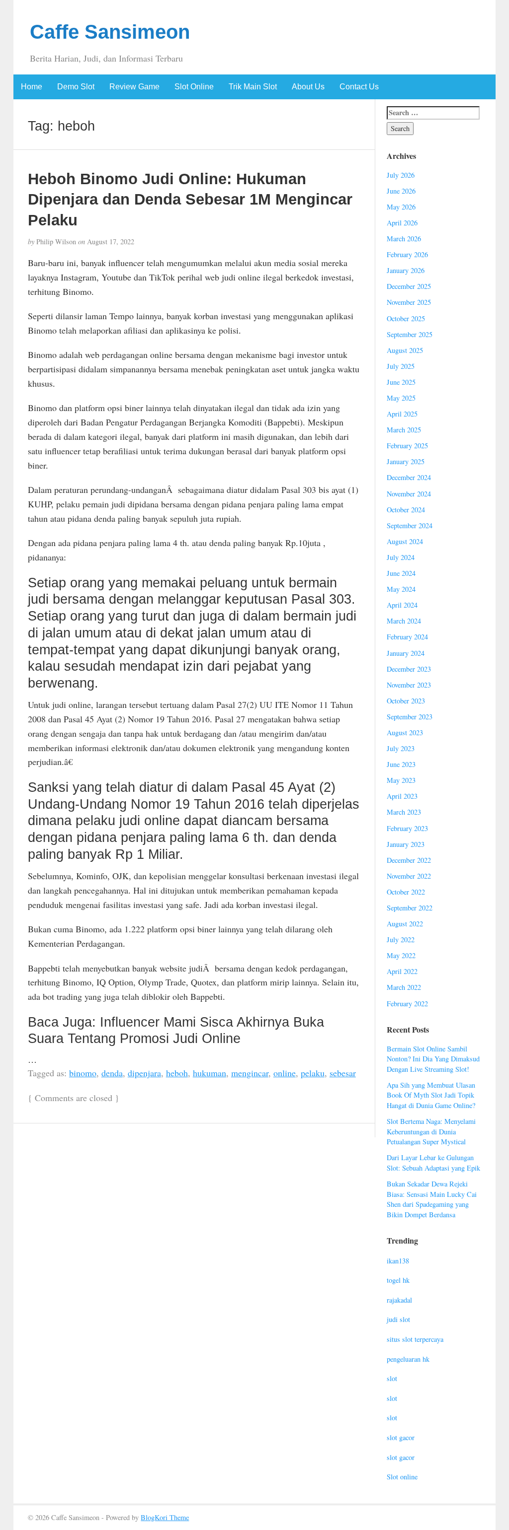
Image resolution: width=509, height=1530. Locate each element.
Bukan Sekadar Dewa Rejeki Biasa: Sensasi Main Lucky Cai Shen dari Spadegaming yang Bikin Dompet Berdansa (432, 1199)
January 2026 (405, 270)
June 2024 (401, 573)
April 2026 (402, 222)
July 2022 (401, 939)
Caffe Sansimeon (110, 32)
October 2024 (406, 509)
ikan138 (398, 1260)
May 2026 (401, 206)
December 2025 (409, 286)
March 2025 (404, 429)
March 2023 (404, 812)
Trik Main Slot (253, 86)
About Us (308, 86)
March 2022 (404, 987)
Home (31, 86)
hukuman (209, 1073)
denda (112, 1073)
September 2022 (409, 907)
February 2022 (407, 1003)
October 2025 (406, 318)
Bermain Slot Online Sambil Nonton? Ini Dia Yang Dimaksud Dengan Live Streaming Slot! (433, 1059)
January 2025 (405, 461)
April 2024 (402, 605)
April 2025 (402, 413)
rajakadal (399, 1300)
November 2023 (409, 685)
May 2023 (401, 780)
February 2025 (407, 445)
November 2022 (409, 876)
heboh (177, 1073)
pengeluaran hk (408, 1359)
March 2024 (404, 621)
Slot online (402, 1476)
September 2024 (409, 525)
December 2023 (409, 669)
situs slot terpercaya (415, 1339)
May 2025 (401, 398)
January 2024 (405, 653)
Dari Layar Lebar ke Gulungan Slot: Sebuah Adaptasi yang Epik (433, 1163)
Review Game (134, 86)
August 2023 (405, 732)
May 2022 (401, 955)
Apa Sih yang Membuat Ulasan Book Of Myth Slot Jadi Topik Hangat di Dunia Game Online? (431, 1095)
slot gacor (401, 1437)
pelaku (313, 1073)
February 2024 (407, 636)
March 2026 (404, 238)
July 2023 (401, 748)
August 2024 (405, 541)
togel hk (398, 1280)
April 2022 (402, 971)
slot (392, 1378)
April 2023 (402, 796)
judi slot (398, 1319)
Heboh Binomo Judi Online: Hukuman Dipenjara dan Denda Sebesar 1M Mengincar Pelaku (190, 199)
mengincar (249, 1073)
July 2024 (401, 557)
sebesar (343, 1073)
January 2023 (405, 844)
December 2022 (409, 860)
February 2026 (407, 254)
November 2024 (409, 493)
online (284, 1073)
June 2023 (401, 764)
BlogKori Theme (165, 1517)
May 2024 (401, 589)
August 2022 (405, 923)
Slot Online (194, 86)
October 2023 (406, 700)
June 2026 (401, 191)
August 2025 (405, 350)
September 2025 (409, 334)
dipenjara (144, 1073)
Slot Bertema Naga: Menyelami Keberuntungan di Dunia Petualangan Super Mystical (431, 1131)
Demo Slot (75, 86)
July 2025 (401, 366)
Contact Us (359, 86)
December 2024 (409, 477)
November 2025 (409, 302)
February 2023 (407, 828)
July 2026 (401, 175)
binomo (82, 1073)
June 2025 (401, 382)
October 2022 (406, 892)
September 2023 (409, 716)
